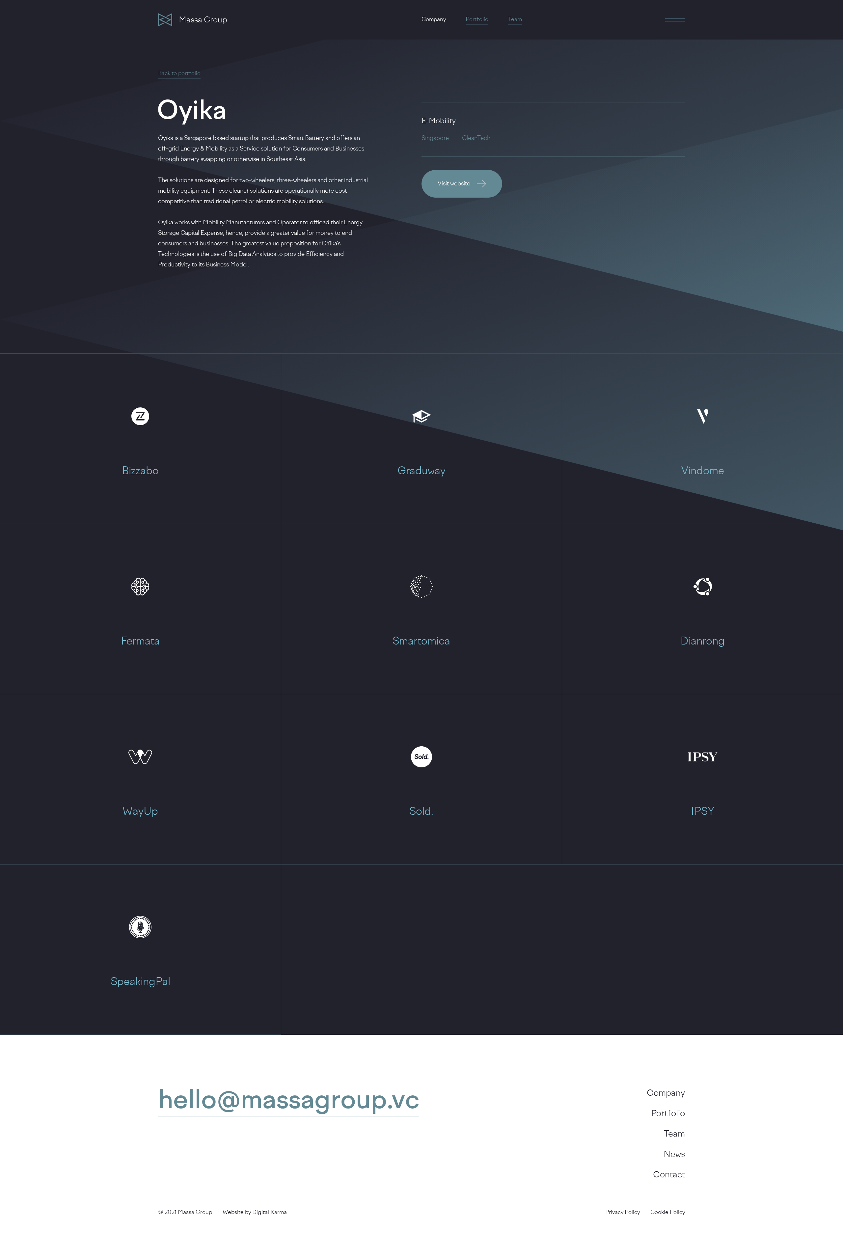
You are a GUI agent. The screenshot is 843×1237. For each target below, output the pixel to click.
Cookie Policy (667, 1212)
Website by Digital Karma (255, 1212)
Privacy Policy (622, 1212)
